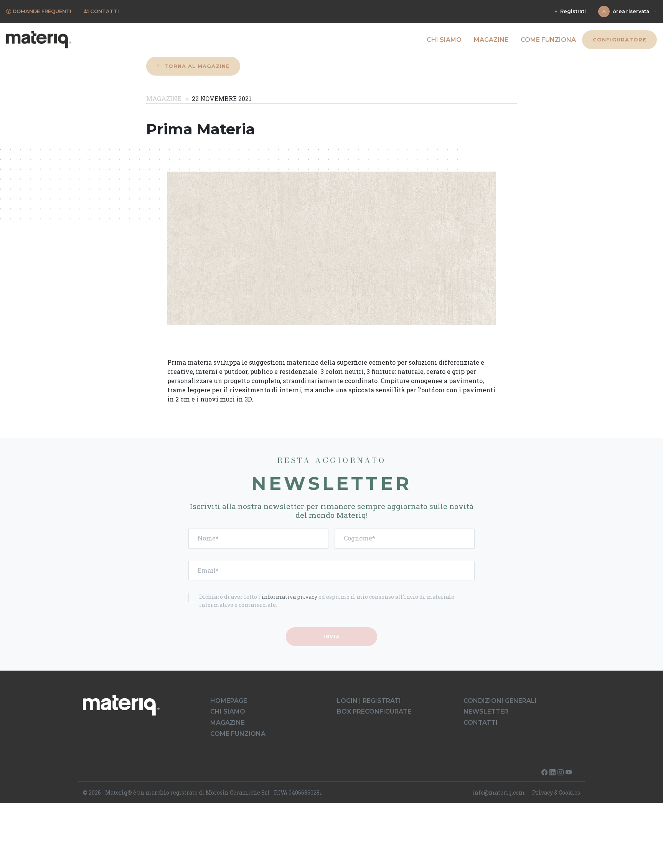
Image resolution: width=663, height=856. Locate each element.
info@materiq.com (498, 792)
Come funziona (548, 39)
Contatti (480, 722)
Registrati (572, 11)
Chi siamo (444, 39)
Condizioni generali (500, 700)
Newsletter (485, 711)
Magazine (491, 39)
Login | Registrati (369, 700)
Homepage (228, 700)
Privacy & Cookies (556, 792)
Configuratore (619, 40)
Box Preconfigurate (374, 711)
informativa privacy (289, 596)
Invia (331, 637)
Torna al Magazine (196, 66)
